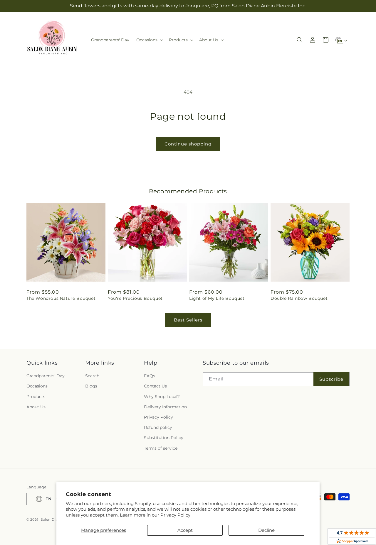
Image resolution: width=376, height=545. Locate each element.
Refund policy (158, 427)
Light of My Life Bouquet (216, 298)
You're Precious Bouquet (135, 298)
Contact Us (155, 386)
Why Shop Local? (162, 396)
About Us (36, 406)
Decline (266, 530)
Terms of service (160, 448)
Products (35, 396)
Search (92, 375)
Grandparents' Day (45, 375)
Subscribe (331, 379)
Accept (185, 530)
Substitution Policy (163, 437)
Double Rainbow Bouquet (299, 298)
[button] (149, 40)
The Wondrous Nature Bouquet (60, 298)
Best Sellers (188, 320)
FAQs (149, 375)
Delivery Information (165, 406)
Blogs (91, 386)
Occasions (37, 386)
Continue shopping (188, 144)
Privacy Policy (175, 515)
